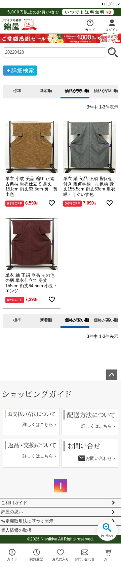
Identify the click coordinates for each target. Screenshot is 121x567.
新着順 (46, 90)
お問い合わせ (99, 458)
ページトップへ (111, 374)
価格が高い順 (105, 90)
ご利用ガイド (14, 502)
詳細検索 (22, 70)
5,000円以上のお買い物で (56, 12)
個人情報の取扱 (16, 530)
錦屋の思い (12, 511)
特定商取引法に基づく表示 (27, 521)
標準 (17, 90)
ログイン (112, 4)
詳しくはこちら (38, 424)
